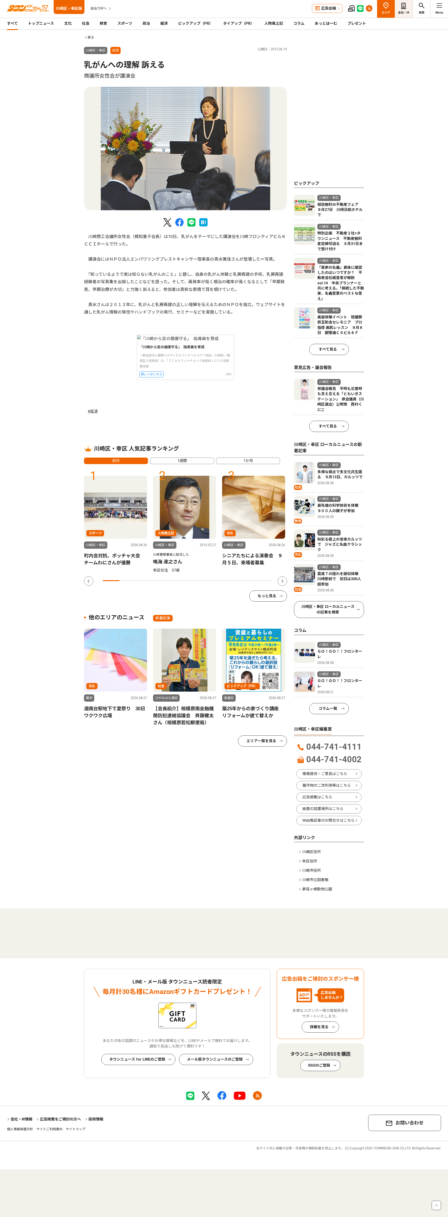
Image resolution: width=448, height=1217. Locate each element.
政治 (146, 23)
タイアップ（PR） (238, 23)
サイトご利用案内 (49, 1129)
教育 (103, 23)
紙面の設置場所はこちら (322, 809)
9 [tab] (246, 580)
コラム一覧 (327, 708)
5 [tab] (178, 580)
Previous (88, 581)
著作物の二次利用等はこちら (326, 785)
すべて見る (328, 349)
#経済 (93, 411)
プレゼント (356, 23)
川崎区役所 (311, 852)
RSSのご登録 (319, 1065)
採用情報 (95, 1119)
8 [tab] (229, 580)
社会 (85, 23)
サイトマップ (75, 1129)
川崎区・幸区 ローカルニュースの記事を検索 (327, 609)
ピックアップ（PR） (195, 23)
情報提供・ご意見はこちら (324, 774)
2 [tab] (127, 580)
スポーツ (124, 23)
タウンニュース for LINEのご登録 (137, 1059)
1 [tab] (111, 580)
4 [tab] (161, 580)
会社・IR (403, 12)
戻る (91, 37)
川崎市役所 (311, 870)
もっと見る (267, 596)
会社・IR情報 (21, 1119)
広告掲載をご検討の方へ (60, 1119)
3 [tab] (144, 580)
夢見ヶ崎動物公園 (317, 889)
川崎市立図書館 (315, 880)
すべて (12, 23)
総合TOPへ (99, 8)
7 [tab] (212, 580)
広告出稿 (328, 8)
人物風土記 (273, 23)
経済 (164, 23)
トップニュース (41, 23)
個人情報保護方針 (20, 1129)
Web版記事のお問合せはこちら (328, 820)
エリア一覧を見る (261, 741)
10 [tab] (263, 580)
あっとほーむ (326, 23)
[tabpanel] (185, 148)
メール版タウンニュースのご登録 (215, 1059)
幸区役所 (309, 861)
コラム (298, 23)
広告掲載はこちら (317, 797)
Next (282, 581)
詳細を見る (319, 1027)
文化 (68, 23)
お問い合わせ (410, 1123)
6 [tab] (195, 580)
